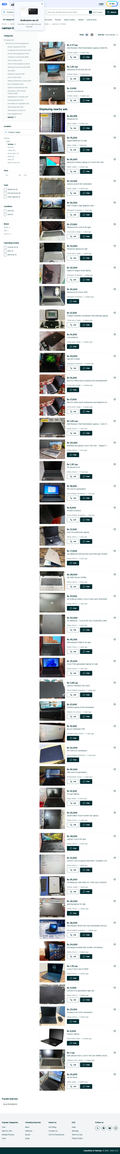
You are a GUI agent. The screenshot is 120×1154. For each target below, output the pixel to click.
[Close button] (42, 3)
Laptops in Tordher (59, 24)
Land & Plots (92, 20)
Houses (58, 20)
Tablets (81, 20)
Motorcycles (47, 20)
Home (4, 24)
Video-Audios (69, 20)
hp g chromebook (10, 1104)
